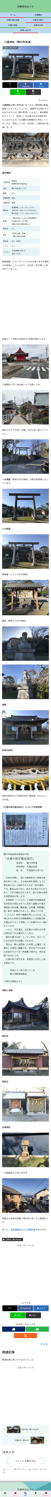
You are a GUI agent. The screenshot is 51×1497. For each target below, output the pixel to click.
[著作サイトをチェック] (13, 1329)
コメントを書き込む (25, 1461)
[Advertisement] (25, 1272)
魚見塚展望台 (16, 1229)
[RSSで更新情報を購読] (25, 1335)
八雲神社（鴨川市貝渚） (13, 1239)
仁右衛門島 (30, 1229)
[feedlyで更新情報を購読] (37, 1329)
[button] (33, 92)
